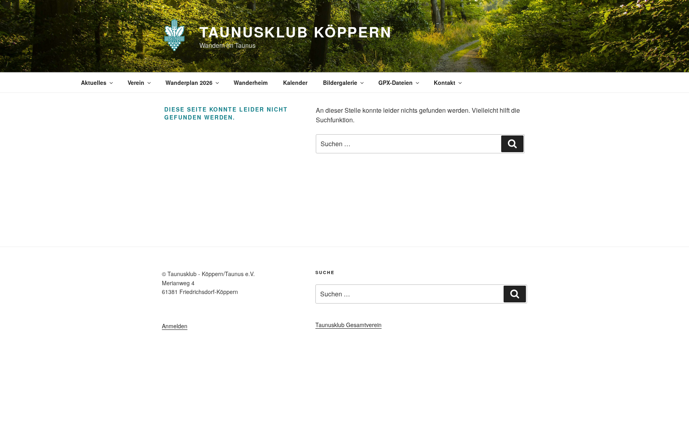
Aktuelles (93, 82)
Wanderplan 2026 (189, 82)
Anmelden (174, 326)
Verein (136, 82)
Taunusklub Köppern (295, 31)
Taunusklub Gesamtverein (348, 325)
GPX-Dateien (395, 82)
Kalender (295, 82)
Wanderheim (251, 82)
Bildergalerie (340, 82)
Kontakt (444, 82)
